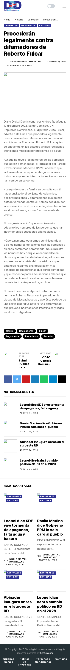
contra (9, 331)
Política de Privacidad (24, 662)
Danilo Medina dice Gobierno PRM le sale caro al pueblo (41, 425)
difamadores (26, 331)
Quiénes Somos (8, 660)
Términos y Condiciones (43, 660)
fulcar (42, 331)
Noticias (19, 19)
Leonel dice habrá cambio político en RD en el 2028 (39, 462)
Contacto (61, 659)
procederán (31, 336)
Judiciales (33, 19)
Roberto (48, 336)
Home (7, 19)
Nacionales (28, 26)
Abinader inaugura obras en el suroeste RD (42, 443)
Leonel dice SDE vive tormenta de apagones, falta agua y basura (42, 408)
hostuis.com (46, 652)
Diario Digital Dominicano (26, 61)
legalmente (12, 336)
